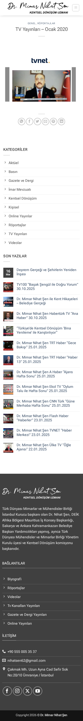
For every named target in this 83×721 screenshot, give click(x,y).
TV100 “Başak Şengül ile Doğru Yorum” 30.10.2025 (47, 286)
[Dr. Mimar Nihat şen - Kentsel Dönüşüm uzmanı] (38, 8)
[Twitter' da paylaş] (37, 121)
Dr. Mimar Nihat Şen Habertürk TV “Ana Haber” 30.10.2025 (47, 315)
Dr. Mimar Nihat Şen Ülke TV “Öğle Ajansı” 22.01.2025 (44, 447)
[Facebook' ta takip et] (7, 691)
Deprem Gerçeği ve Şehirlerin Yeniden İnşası (46, 272)
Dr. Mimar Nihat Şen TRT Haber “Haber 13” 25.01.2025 (47, 359)
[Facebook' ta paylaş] (29, 121)
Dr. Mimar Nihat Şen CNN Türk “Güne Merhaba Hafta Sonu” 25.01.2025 (46, 403)
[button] (75, 7)
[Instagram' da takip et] (17, 691)
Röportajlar (46, 23)
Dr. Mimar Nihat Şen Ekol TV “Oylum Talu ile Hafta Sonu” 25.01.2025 (45, 388)
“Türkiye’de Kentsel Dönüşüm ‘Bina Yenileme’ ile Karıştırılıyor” (44, 330)
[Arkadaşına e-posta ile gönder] (45, 121)
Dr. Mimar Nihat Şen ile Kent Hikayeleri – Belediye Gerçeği (47, 301)
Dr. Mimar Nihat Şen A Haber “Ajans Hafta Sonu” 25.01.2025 (45, 374)
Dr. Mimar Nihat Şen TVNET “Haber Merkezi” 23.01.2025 (44, 432)
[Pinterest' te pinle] (53, 121)
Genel (32, 23)
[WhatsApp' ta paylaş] (21, 121)
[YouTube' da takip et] (37, 691)
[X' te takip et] (27, 691)
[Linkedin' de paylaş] (61, 121)
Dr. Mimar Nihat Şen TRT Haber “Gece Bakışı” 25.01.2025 (46, 345)
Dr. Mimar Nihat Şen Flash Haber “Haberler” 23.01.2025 (42, 418)
